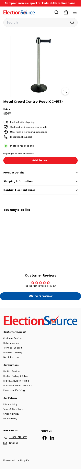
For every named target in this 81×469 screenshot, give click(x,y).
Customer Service (12, 338)
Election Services (11, 371)
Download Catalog (12, 352)
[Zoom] (65, 91)
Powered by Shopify (16, 460)
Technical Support (12, 347)
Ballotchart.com (11, 357)
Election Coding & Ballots (16, 376)
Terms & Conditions (13, 409)
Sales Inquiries (11, 343)
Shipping (7, 153)
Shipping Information (18, 181)
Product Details (13, 172)
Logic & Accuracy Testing (16, 380)
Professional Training (14, 390)
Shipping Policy (11, 413)
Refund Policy (10, 418)
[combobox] (40, 22)
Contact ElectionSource (19, 190)
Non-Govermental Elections (17, 385)
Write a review (40, 296)
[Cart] (65, 12)
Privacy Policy (10, 404)
